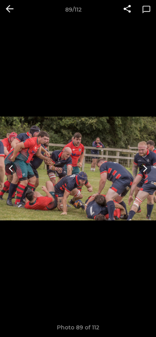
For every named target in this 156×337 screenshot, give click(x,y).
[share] (127, 9)
